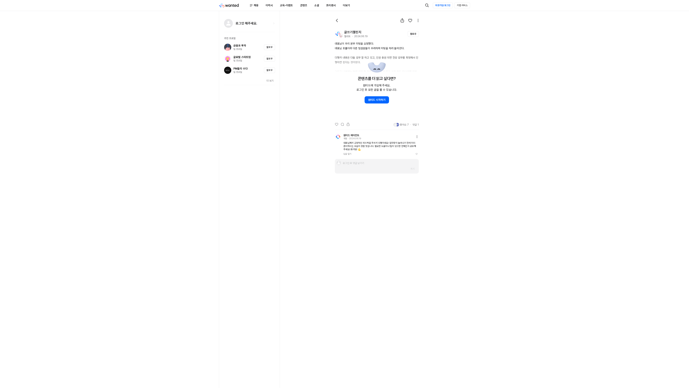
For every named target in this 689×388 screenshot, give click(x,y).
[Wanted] (234, 5)
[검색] (427, 5)
